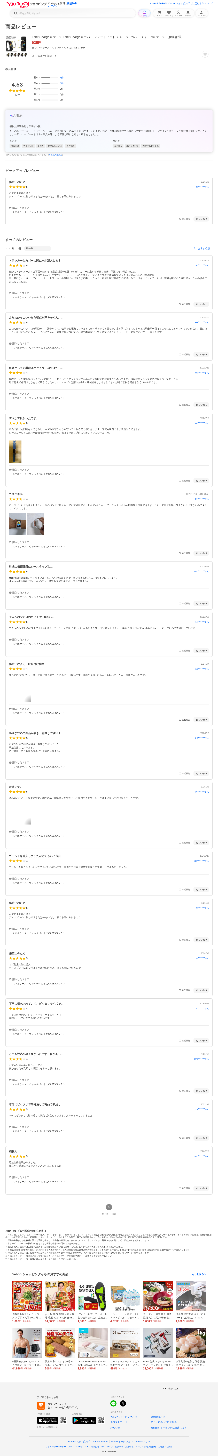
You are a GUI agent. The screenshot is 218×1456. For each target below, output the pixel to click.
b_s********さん (202, 738)
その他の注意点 (55, 155)
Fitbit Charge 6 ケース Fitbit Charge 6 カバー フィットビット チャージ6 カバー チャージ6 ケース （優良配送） (108, 37)
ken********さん (202, 265)
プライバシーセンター (78, 1446)
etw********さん (202, 1109)
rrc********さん (202, 1008)
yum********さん (201, 861)
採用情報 (129, 1446)
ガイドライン (107, 1446)
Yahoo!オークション (122, 1441)
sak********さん (202, 322)
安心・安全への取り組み (164, 1422)
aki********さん (202, 669)
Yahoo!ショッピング (79, 1441)
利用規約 (95, 1446)
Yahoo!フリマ (143, 1441)
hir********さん (202, 187)
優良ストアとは (118, 1422)
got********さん (202, 499)
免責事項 (119, 1446)
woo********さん (201, 571)
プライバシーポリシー (56, 1446)
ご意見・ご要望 (165, 1446)
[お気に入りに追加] (205, 54)
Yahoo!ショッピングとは (123, 1417)
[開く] (15, 452)
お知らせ (115, 1427)
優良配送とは (158, 1417)
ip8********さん (202, 373)
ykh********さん (202, 792)
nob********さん (201, 1156)
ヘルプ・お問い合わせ (146, 1446)
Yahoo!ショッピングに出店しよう (186, 3)
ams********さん (201, 1059)
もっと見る (198, 1274)
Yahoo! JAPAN (158, 3)
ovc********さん (202, 622)
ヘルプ (209, 3)
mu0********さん (201, 423)
